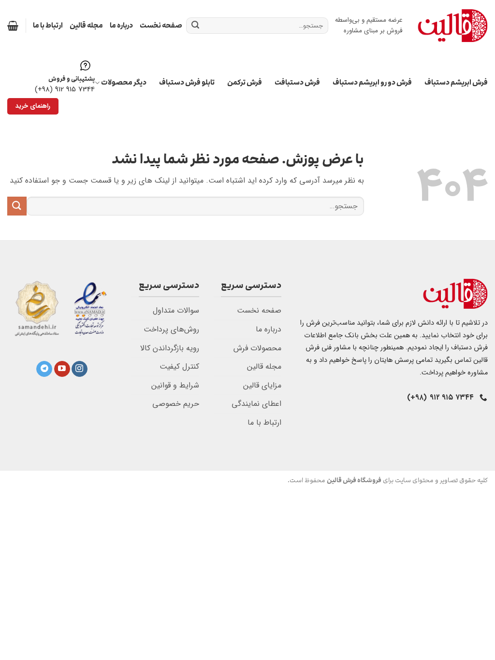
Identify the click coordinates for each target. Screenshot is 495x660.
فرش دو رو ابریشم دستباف (372, 82)
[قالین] (452, 25)
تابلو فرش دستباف (187, 82)
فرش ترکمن (244, 82)
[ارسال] (195, 25)
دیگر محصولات (123, 82)
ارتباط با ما (48, 25)
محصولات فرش (257, 348)
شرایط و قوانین (175, 385)
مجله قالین (86, 25)
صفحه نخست (161, 25)
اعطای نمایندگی (256, 404)
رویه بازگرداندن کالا (169, 348)
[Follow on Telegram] (44, 369)
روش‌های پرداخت (171, 329)
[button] (12, 25)
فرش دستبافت (297, 82)
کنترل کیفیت (179, 366)
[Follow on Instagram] (79, 369)
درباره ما (121, 25)
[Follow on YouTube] (62, 369)
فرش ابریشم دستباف (456, 82)
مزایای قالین (262, 385)
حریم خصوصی (175, 404)
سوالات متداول (176, 310)
